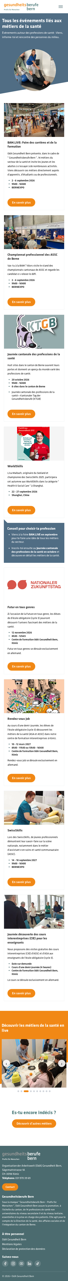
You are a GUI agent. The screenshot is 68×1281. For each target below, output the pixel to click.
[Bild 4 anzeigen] (31, 1091)
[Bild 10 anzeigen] (50, 1091)
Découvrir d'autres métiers (34, 1124)
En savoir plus (21, 202)
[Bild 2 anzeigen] (21, 1091)
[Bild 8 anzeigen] (43, 1091)
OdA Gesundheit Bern (14, 1239)
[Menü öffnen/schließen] (60, 7)
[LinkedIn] (29, 1263)
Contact (10, 1187)
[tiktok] (38, 1263)
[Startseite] (23, 6)
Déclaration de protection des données (23, 1248)
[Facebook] (5, 1263)
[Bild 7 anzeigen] (40, 1091)
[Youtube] (21, 1263)
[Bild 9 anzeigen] (46, 1091)
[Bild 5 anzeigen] (34, 1091)
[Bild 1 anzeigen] (18, 1091)
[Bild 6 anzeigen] (37, 1091)
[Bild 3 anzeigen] (26, 1091)
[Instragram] (13, 1263)
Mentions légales (12, 1244)
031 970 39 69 (23, 1178)
